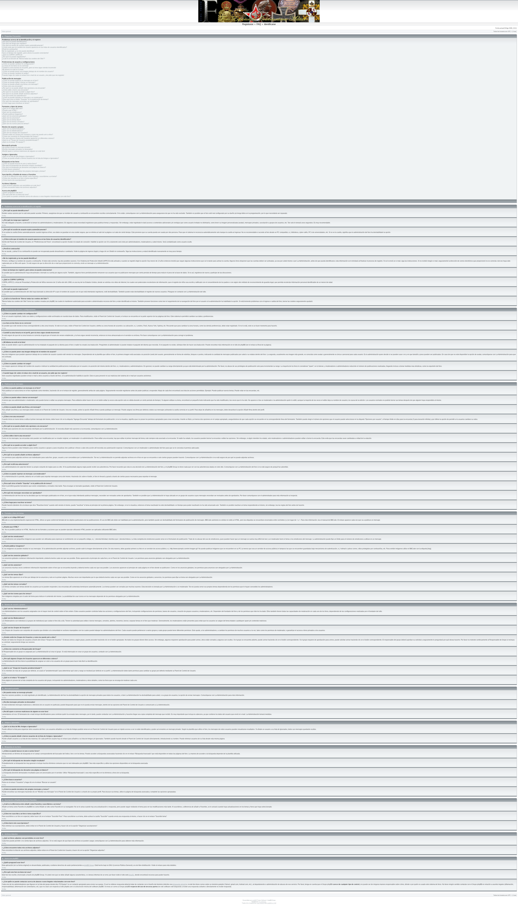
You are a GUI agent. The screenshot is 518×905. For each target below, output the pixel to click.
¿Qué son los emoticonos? (12, 112)
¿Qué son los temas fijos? (11, 120)
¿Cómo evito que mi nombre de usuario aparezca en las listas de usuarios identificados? (34, 47)
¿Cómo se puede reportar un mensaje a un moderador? (22, 97)
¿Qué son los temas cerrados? (13, 122)
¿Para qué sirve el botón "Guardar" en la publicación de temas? (25, 99)
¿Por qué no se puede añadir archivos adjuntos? (20, 94)
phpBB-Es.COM (271, 903)
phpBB (254, 900)
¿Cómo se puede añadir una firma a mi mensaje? (20, 84)
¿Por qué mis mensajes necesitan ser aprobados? (20, 101)
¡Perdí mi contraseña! (10, 49)
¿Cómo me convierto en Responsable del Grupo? (20, 136)
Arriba (4, 216)
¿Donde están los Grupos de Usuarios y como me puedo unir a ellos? (27, 134)
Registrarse (247, 24)
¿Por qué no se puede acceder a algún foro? (18, 92)
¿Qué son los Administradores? (13, 129)
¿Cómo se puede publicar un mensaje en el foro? (20, 80)
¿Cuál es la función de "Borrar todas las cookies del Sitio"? (23, 59)
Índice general (6, 31)
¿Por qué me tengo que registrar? (14, 43)
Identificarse (270, 24)
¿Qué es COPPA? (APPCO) (12, 55)
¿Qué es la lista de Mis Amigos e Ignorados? (18, 156)
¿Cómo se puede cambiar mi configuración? (18, 64)
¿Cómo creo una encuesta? (12, 86)
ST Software (262, 901)
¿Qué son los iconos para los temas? (15, 124)
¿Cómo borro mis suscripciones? (14, 180)
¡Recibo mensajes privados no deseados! (17, 149)
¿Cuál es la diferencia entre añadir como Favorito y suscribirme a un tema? (29, 176)
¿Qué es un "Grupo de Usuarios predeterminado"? (20, 140)
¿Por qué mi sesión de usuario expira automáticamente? (22, 45)
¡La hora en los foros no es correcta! (15, 66)
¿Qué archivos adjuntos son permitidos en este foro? (21, 185)
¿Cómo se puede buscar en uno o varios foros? (19, 164)
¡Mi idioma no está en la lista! (12, 70)
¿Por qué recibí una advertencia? (14, 96)
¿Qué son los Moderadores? (12, 131)
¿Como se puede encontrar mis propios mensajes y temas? (24, 171)
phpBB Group (89, 865)
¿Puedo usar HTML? (9, 110)
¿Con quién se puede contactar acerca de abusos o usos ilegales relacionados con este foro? (36, 196)
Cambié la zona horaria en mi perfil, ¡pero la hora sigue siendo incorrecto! (29, 68)
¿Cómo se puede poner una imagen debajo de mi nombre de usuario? (28, 71)
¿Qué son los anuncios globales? (14, 116)
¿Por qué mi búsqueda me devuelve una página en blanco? (24, 167)
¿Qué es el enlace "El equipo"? (13, 142)
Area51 (131, 875)
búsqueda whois (179, 884)
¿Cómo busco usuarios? (11, 169)
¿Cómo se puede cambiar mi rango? (15, 73)
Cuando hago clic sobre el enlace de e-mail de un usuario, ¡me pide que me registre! (33, 75)
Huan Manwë (260, 903)
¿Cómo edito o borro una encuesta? (15, 90)
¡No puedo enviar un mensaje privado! (16, 147)
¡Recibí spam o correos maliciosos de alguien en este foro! (23, 151)
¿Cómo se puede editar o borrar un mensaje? (18, 82)
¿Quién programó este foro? (12, 193)
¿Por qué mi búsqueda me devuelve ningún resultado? (22, 165)
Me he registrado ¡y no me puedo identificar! (18, 51)
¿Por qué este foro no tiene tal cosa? (15, 194)
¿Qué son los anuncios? (11, 118)
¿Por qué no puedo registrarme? (14, 57)
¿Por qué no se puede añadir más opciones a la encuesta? (23, 88)
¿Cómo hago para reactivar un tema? (15, 103)
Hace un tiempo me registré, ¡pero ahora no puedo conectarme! (25, 53)
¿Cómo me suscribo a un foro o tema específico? (20, 178)
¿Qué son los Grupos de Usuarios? (15, 133)
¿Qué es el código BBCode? (12, 108)
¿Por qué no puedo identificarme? (14, 42)
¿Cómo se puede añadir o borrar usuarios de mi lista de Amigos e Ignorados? (30, 158)
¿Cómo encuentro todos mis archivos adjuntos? (19, 187)
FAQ (259, 24)
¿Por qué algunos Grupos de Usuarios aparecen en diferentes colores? (28, 138)
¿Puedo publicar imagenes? (12, 114)
